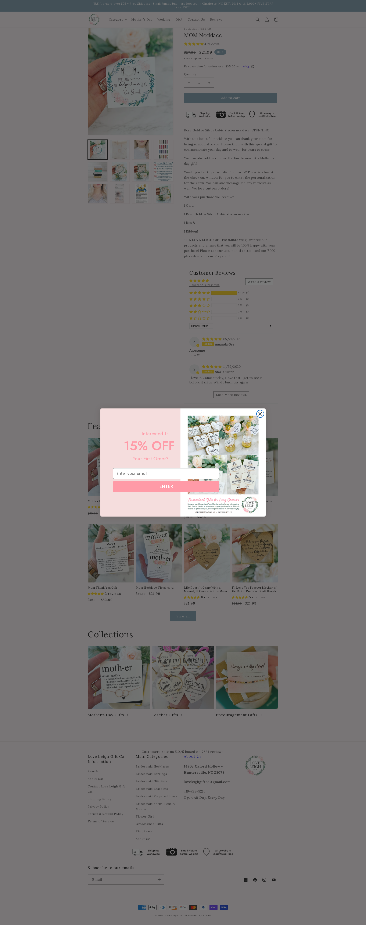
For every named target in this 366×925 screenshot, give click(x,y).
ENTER (166, 486)
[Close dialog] (260, 414)
